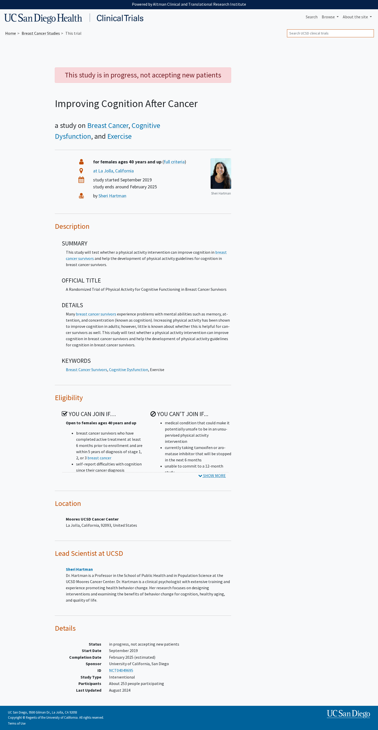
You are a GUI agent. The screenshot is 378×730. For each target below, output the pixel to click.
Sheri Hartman (112, 196)
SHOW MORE (214, 475)
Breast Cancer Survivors (86, 369)
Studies (41, 33)
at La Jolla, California (113, 171)
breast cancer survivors (96, 313)
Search (312, 16)
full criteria (174, 162)
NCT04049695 (121, 670)
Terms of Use (16, 723)
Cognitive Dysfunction (128, 369)
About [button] (355, 16)
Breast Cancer (107, 125)
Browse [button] (329, 16)
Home (10, 33)
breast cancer (99, 457)
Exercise (119, 136)
